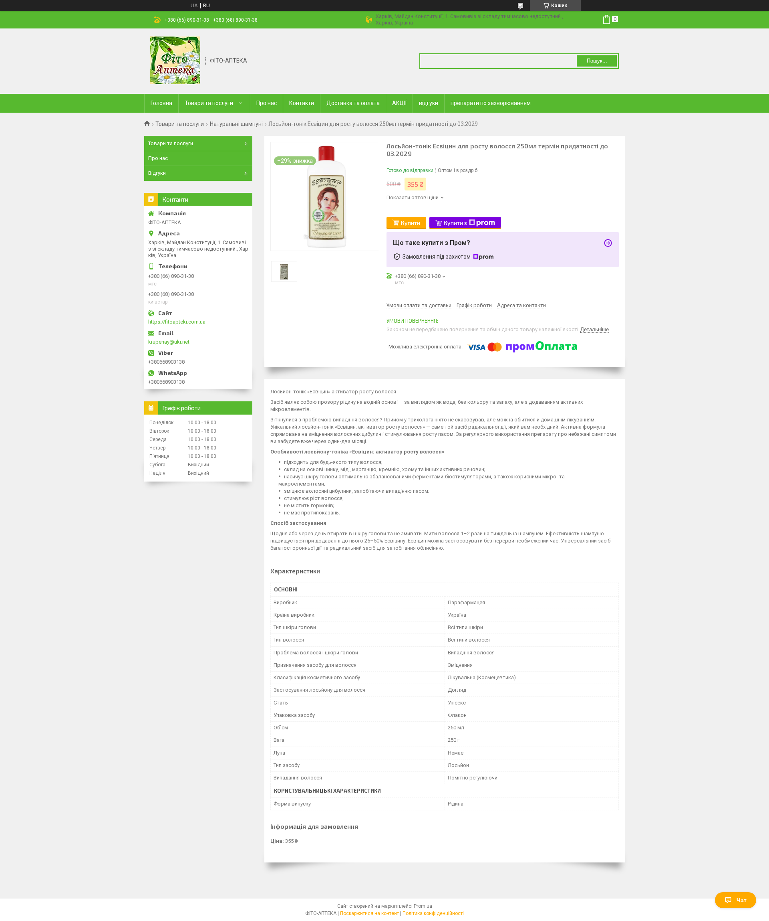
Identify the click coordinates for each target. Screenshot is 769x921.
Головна (161, 103)
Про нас (266, 103)
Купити (410, 222)
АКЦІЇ (399, 103)
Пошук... (597, 61)
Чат (742, 900)
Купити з (455, 222)
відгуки (428, 103)
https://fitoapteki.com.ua (176, 322)
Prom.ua (423, 906)
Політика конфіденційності (433, 913)
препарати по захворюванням (491, 103)
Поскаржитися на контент (369, 913)
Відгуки (157, 173)
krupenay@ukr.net (168, 342)
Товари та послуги (209, 103)
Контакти (301, 103)
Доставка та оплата (353, 103)
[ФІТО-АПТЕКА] (175, 60)
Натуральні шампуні (236, 124)
